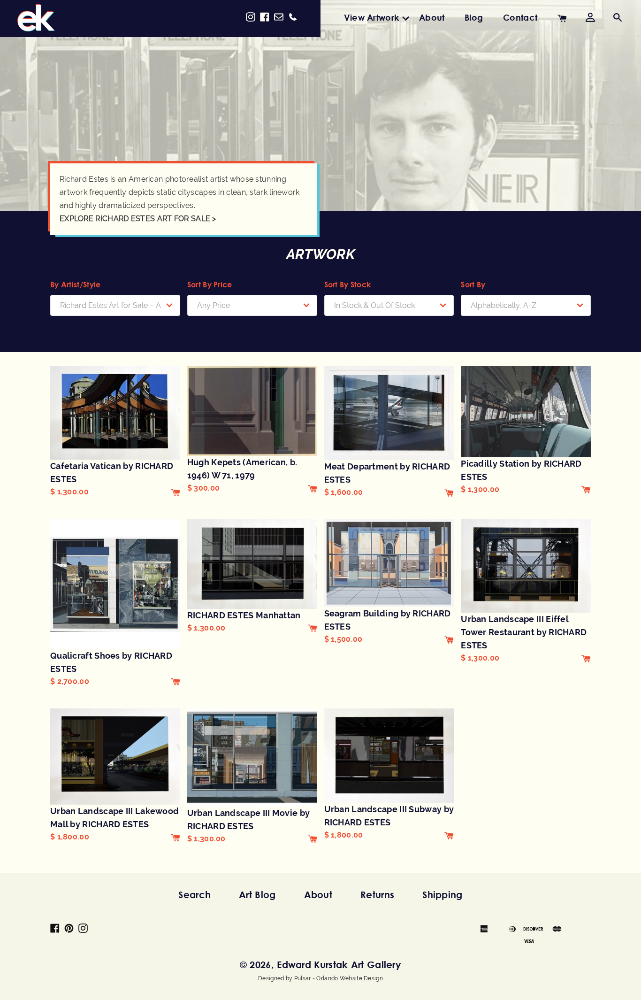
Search (194, 894)
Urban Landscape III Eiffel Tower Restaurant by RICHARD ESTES (524, 632)
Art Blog (257, 894)
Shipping (442, 894)
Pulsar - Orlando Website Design (338, 978)
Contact (520, 17)
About (432, 17)
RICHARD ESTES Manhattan (244, 615)
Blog (474, 17)
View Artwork (371, 17)
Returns (377, 894)
